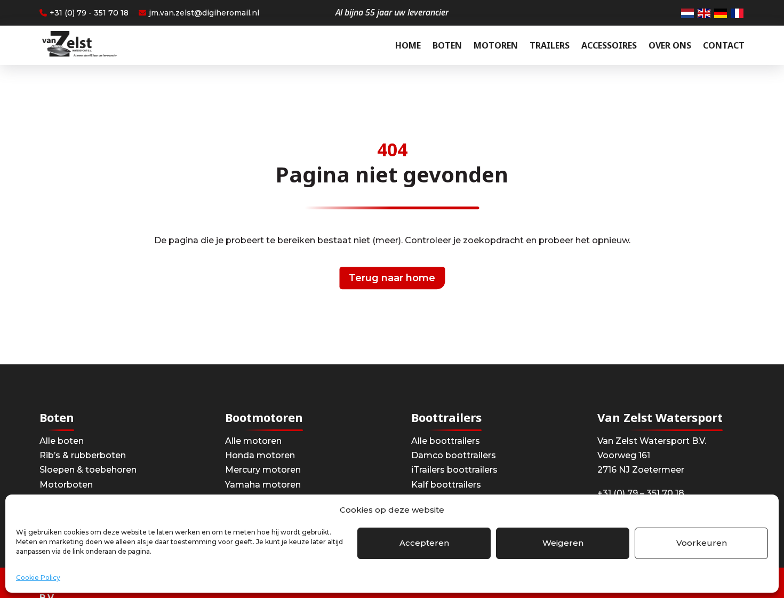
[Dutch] (688, 13)
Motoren (496, 45)
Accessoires (609, 45)
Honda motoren (260, 455)
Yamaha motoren (263, 485)
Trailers (550, 45)
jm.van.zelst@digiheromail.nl (204, 13)
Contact (724, 45)
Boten (447, 45)
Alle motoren (253, 441)
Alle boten (61, 441)
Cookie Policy (38, 577)
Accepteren (424, 543)
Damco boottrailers (453, 455)
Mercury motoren (263, 470)
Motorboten (66, 485)
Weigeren (562, 543)
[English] (704, 13)
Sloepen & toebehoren (88, 470)
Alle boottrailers (445, 441)
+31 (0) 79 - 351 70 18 (89, 13)
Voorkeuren (701, 543)
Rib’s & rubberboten (82, 455)
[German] (721, 13)
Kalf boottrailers (446, 485)
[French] (738, 13)
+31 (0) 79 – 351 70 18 (640, 493)
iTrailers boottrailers (454, 470)
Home (408, 45)
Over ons (670, 45)
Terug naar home (392, 278)
